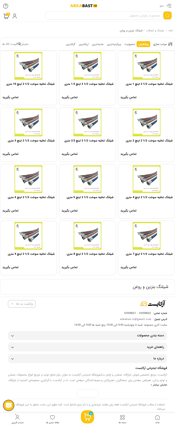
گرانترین (70, 44)
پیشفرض (143, 44)
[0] (87, 422)
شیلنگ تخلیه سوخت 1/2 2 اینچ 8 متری (90, 254)
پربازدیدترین (114, 44)
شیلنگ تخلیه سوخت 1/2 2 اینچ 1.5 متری (89, 84)
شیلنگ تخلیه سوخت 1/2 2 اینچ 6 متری (31, 197)
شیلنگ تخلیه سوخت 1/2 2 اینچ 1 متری (149, 84)
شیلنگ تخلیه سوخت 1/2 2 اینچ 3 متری (31, 140)
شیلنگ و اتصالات (155, 31)
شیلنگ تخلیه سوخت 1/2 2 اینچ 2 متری (149, 140)
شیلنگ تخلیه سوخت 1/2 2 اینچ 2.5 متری (89, 140)
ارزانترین (84, 44)
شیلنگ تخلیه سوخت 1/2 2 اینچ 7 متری (149, 254)
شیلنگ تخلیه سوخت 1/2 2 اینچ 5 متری (90, 197)
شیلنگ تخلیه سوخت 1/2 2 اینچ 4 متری (149, 197)
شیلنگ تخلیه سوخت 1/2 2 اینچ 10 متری (30, 84)
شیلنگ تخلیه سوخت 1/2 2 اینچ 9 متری (31, 254)
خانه (170, 31)
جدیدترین (98, 44)
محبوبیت (129, 44)
